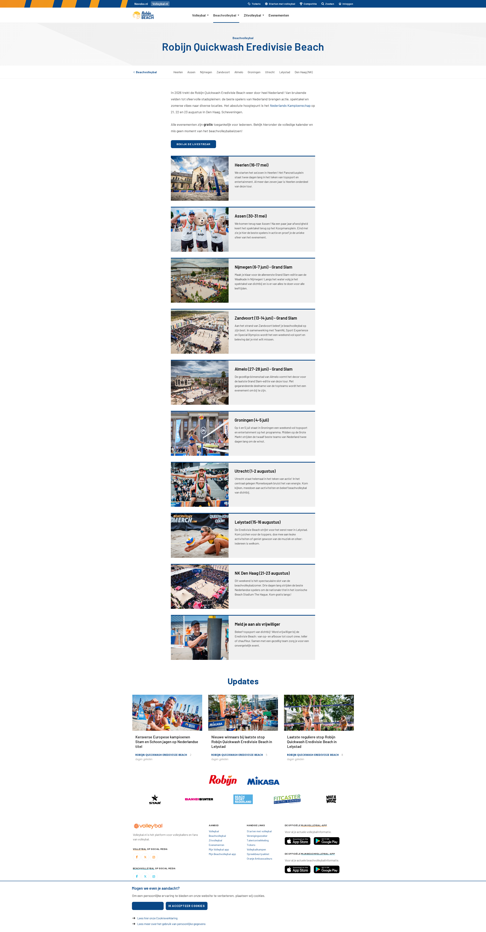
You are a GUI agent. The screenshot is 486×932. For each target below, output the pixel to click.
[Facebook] (136, 857)
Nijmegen (206, 72)
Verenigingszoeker (257, 835)
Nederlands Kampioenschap (290, 105)
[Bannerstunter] (199, 799)
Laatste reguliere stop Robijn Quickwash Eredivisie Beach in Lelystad (312, 742)
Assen (191, 72)
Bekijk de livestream (193, 144)
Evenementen (279, 15)
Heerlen (178, 72)
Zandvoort (223, 72)
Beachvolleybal (224, 15)
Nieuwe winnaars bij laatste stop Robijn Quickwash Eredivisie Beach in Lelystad (241, 742)
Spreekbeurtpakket (258, 854)
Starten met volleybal (259, 831)
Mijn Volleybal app (219, 849)
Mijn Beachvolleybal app (222, 854)
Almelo (238, 72)
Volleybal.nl (160, 4)
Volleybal (199, 15)
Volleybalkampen (256, 849)
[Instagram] (154, 857)
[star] (155, 799)
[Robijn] (223, 780)
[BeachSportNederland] (243, 799)
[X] (145, 857)
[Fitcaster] (287, 799)
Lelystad (284, 72)
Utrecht (270, 72)
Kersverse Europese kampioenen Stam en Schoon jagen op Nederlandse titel (166, 742)
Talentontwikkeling (258, 840)
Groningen (254, 72)
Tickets (251, 844)
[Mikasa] (263, 780)
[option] (155, 799)
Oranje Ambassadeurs (259, 858)
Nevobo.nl (141, 4)
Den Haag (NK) (304, 72)
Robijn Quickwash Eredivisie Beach (161, 754)
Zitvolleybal (252, 15)
